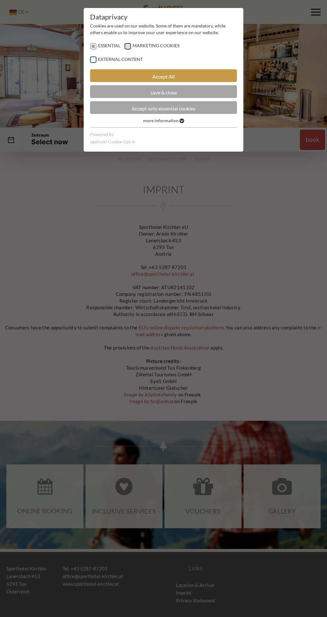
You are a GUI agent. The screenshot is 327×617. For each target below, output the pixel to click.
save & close (163, 92)
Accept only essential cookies (163, 108)
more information (161, 120)
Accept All (163, 76)
